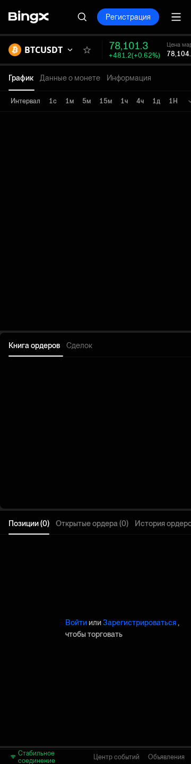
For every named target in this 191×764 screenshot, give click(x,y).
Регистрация (128, 17)
